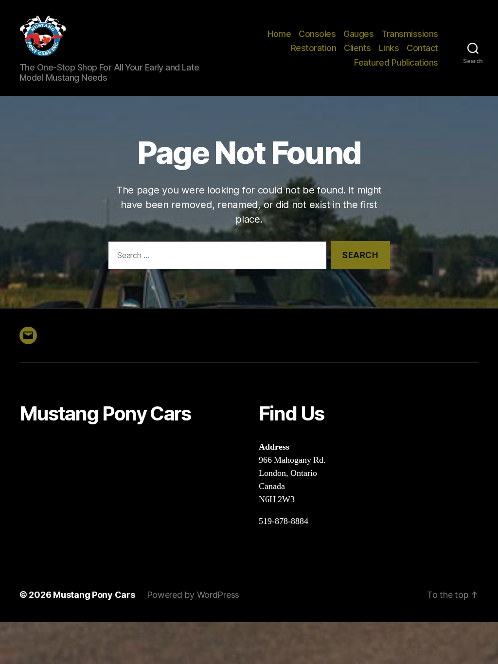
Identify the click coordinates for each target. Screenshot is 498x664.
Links (389, 48)
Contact (422, 48)
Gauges (358, 34)
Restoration (314, 48)
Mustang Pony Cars (94, 595)
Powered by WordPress (193, 595)
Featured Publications (396, 62)
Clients (357, 48)
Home (279, 34)
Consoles (317, 34)
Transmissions (409, 34)
